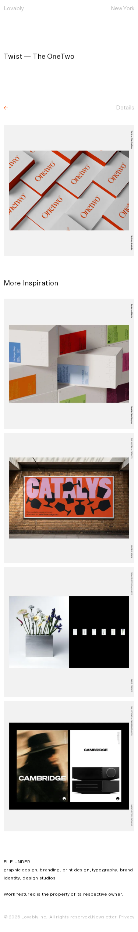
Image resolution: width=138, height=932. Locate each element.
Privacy (126, 917)
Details (125, 108)
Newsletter (104, 917)
